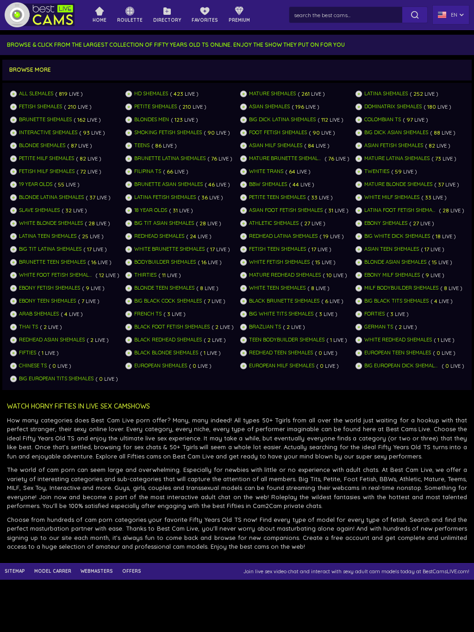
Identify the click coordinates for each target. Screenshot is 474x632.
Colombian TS (382, 119)
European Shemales (160, 365)
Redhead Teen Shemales (281, 352)
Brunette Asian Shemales (168, 184)
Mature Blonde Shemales (398, 184)
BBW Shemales (268, 184)
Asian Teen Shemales (391, 249)
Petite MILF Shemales (46, 158)
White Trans (266, 171)
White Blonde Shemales (51, 223)
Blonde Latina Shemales (51, 197)
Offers (131, 571)
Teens (142, 145)
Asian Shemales (269, 106)
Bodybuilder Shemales (165, 262)
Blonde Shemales (42, 145)
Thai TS (28, 326)
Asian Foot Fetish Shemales (286, 210)
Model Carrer (52, 571)
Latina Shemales (386, 93)
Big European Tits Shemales (56, 378)
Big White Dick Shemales (397, 236)
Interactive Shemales (48, 132)
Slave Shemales (39, 210)
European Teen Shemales (397, 352)
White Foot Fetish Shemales (56, 275)
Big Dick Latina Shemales (282, 119)
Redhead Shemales (159, 236)
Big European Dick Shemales (402, 365)
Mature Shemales (272, 93)
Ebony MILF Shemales (392, 275)
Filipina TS (147, 171)
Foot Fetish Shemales (278, 132)
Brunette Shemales (45, 119)
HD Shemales (151, 93)
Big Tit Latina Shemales (50, 249)
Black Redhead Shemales (168, 339)
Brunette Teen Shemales (52, 262)
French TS (148, 313)
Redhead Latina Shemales (283, 236)
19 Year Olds (35, 184)
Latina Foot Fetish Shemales (400, 210)
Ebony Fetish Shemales (49, 288)
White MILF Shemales (391, 197)
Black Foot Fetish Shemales (172, 326)
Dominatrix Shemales (393, 106)
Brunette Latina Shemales (170, 158)
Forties (374, 313)
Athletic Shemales (274, 223)
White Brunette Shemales (169, 249)
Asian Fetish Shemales (393, 145)
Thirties (145, 275)
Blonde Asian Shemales (395, 262)
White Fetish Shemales (279, 262)
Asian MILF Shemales (275, 145)
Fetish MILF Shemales (47, 171)
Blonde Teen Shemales (164, 288)
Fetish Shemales (40, 106)
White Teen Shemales (277, 288)
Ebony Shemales (385, 223)
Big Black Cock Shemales (168, 301)
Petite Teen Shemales (277, 197)
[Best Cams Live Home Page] (40, 14)
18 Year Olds (150, 210)
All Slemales (36, 93)
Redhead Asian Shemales (52, 339)
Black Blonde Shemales (166, 352)
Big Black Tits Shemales (396, 301)
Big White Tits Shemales (281, 313)
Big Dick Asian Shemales (396, 132)
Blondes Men (151, 119)
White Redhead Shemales (398, 339)
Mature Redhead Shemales (285, 275)
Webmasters (97, 571)
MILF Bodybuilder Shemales (401, 288)
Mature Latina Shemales (397, 158)
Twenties (376, 171)
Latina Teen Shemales (47, 236)
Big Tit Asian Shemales (164, 223)
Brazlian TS (265, 326)
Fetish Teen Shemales (277, 249)
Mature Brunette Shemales (286, 158)
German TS (378, 326)
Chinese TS (33, 365)
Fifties (27, 352)
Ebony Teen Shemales (47, 301)
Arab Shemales (39, 313)
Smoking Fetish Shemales (168, 132)
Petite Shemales (155, 106)
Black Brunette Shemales (284, 301)
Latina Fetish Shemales (165, 197)
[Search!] (414, 15)
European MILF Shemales (281, 365)
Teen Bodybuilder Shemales (286, 339)
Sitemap (15, 571)
